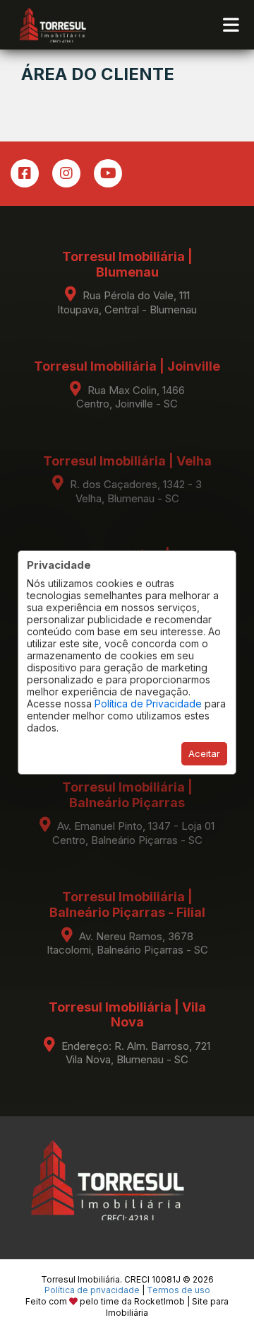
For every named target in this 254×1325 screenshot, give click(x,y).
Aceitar (204, 753)
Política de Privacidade (148, 704)
